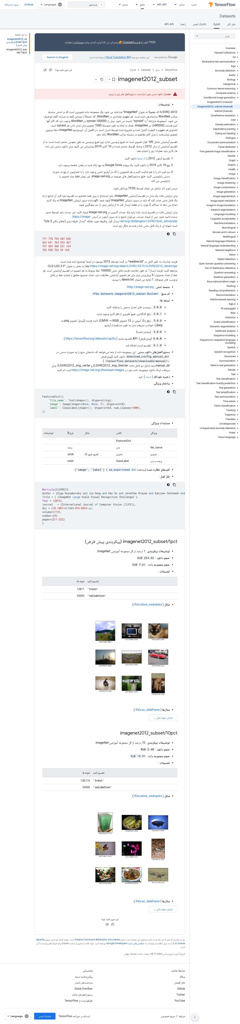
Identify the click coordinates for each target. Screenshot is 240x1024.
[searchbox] (215, 36)
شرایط (182, 1016)
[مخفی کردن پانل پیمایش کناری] (195, 1017)
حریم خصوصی (167, 1016)
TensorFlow (171, 69)
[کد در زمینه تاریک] (168, 234)
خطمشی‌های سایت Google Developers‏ (125, 943)
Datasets (228, 16)
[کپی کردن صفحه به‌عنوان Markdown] (101, 79)
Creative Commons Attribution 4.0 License (97, 939)
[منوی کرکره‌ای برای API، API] (152, 4)
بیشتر (125, 4)
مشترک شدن (45, 1016)
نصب (193, 4)
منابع (142, 4)
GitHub (28, 4)
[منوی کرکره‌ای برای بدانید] (174, 4)
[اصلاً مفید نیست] (45, 70)
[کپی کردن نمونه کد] (174, 234)
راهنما (183, 24)
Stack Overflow (84, 988)
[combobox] (86, 4)
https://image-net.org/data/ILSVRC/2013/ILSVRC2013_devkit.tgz (133, 266)
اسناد (148, 376)
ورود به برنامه (11, 4)
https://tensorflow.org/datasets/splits (91, 338)
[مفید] (50, 70)
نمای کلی (231, 24)
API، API (161, 4)
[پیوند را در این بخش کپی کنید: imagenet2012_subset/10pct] (116, 733)
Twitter (180, 994)
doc (122, 469)
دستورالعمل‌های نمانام (82, 994)
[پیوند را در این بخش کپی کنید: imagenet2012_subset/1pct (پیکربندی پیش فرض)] (81, 542)
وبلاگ (182, 976)
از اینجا (141, 158)
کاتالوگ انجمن (199, 24)
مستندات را (78, 42)
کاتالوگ (216, 24)
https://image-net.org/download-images (98, 370)
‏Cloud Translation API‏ (118, 57)
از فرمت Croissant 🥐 (131, 42)
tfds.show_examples (148, 604)
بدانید (181, 4)
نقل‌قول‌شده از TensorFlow (78, 1000)
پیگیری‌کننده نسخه (84, 976)
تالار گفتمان (179, 982)
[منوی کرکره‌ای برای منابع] (135, 4)
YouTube (179, 1000)
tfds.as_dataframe (148, 710)
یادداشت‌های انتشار (84, 982)
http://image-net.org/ (140, 287)
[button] (215, 52)
